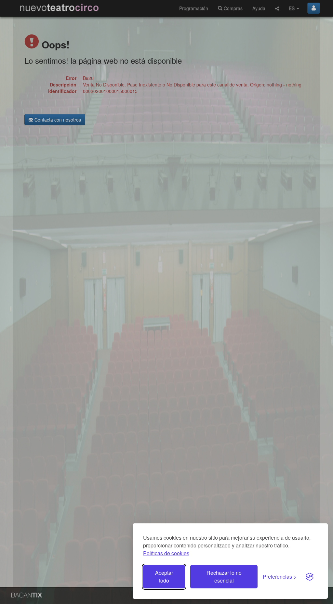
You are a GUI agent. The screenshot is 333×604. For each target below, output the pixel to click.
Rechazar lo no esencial (224, 576)
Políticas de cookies (166, 553)
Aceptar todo (164, 576)
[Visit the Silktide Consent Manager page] (309, 576)
